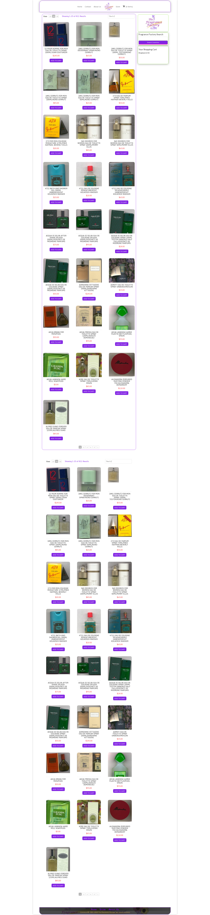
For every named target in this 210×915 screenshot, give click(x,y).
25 (54, 16)
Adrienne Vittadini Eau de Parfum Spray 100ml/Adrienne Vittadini (89, 287)
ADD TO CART (56, 60)
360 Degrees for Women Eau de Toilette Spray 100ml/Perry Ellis (89, 144)
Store (118, 6)
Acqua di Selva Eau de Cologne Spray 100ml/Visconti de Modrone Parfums (56, 287)
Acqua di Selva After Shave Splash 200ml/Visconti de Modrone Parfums (56, 238)
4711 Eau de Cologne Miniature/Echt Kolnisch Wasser (89, 190)
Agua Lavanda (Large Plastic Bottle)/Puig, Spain (121, 334)
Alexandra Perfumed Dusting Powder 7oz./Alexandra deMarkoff (121, 382)
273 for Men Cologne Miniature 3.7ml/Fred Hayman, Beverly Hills (56, 143)
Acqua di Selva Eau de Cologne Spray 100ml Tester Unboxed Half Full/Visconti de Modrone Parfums (121, 239)
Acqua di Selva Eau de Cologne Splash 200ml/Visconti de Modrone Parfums (89, 238)
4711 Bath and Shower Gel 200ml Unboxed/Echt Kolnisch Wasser (56, 191)
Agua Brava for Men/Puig (56, 333)
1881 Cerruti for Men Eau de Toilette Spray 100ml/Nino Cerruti (56, 97)
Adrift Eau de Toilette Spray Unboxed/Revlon (122, 285)
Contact (88, 6)
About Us (97, 6)
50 (57, 16)
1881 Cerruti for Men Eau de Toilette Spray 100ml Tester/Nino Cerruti (121, 51)
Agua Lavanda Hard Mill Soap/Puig (56, 380)
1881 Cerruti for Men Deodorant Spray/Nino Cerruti (89, 50)
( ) (129, 6)
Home (79, 6)
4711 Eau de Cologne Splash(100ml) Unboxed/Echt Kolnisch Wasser (122, 191)
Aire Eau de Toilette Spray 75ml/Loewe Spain (89, 381)
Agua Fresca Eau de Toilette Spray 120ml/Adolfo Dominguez (88, 335)
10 (50, 16)
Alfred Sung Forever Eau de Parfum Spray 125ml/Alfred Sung (56, 428)
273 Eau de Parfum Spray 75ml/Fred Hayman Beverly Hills (122, 97)
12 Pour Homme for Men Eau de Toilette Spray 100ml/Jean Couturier (56, 50)
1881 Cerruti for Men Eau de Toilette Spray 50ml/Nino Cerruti (89, 97)
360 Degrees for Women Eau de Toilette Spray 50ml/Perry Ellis (121, 143)
